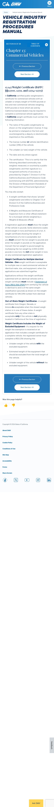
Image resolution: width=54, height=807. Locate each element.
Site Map (6, 455)
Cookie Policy (7, 443)
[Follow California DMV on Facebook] (5, 480)
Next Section (26, 74)
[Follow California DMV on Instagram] (38, 480)
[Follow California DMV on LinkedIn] (48, 480)
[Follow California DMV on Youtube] (27, 480)
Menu (49, 6)
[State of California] (6, 4)
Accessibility (7, 461)
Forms (5, 467)
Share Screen (7, 473)
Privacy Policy (8, 436)
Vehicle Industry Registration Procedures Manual (27, 12)
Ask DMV (36, 803)
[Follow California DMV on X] (16, 480)
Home (6, 12)
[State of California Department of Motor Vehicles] (16, 4)
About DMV (7, 430)
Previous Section (28, 66)
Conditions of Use (9, 449)
